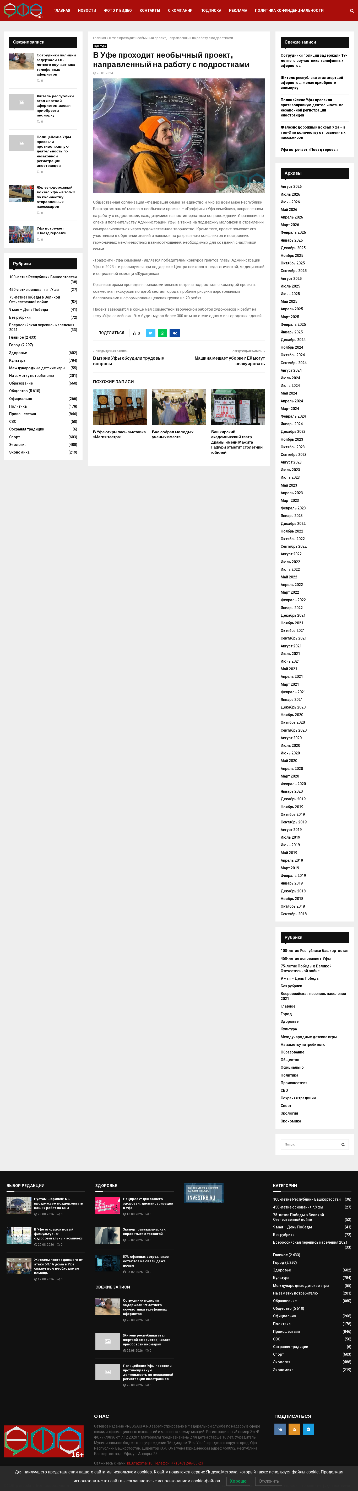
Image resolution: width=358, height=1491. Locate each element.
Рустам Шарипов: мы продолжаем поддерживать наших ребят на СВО (58, 1203)
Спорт (14, 437)
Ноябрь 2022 (292, 531)
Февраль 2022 (293, 600)
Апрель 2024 (292, 401)
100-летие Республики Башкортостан (43, 277)
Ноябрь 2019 (292, 807)
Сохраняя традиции (26, 429)
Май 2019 (289, 853)
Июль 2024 (290, 378)
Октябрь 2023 (293, 447)
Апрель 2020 (292, 768)
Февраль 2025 (293, 324)
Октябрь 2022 (293, 539)
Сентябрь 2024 (294, 363)
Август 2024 (291, 370)
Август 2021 (291, 646)
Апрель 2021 (292, 676)
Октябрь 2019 (293, 814)
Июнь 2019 (290, 845)
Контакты (150, 10)
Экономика (19, 452)
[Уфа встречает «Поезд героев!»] (21, 234)
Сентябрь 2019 (294, 822)
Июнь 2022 (290, 569)
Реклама (238, 10)
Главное (16, 337)
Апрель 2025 (292, 309)
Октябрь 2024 (293, 355)
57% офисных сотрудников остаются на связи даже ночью (146, 1261)
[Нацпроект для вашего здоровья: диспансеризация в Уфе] (107, 1205)
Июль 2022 (290, 562)
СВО (13, 421)
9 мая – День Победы (28, 309)
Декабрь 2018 (293, 891)
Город (14, 345)
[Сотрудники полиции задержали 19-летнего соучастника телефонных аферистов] (21, 61)
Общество (18, 391)
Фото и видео (118, 10)
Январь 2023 (292, 516)
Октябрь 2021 (293, 631)
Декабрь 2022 (293, 523)
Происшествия (22, 414)
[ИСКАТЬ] (343, 1144)
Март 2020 (290, 776)
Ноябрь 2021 (292, 623)
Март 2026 (290, 225)
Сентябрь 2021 (294, 638)
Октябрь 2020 (293, 722)
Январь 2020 (292, 791)
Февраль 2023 (293, 508)
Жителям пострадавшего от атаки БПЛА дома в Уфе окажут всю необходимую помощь (58, 1266)
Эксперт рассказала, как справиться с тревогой (144, 1231)
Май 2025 (289, 301)
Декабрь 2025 (293, 248)
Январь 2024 (292, 424)
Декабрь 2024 (293, 340)
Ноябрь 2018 (292, 899)
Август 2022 (291, 554)
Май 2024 (289, 393)
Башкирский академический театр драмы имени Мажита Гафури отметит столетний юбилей (237, 442)
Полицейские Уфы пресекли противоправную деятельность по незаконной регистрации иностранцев (54, 151)
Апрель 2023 (292, 493)
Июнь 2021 (290, 661)
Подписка (210, 10)
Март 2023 (290, 500)
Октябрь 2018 (293, 906)
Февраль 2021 (293, 692)
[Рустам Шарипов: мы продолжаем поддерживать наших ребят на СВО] (19, 1205)
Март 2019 (290, 868)
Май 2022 (289, 577)
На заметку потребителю (31, 376)
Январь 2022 (292, 608)
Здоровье (18, 353)
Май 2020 (289, 761)
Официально (20, 399)
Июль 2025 (290, 286)
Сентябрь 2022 (294, 546)
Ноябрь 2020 (292, 715)
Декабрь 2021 (293, 615)
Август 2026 (291, 186)
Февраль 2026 (293, 232)
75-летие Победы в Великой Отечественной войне (34, 299)
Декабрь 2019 (293, 799)
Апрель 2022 (292, 585)
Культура (100, 46)
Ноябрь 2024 (292, 347)
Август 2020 (291, 738)
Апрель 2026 (292, 217)
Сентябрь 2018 (294, 914)
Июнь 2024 (290, 386)
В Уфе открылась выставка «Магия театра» (119, 435)
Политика (18, 406)
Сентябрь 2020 (294, 730)
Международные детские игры (37, 368)
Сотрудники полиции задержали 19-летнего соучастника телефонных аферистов (56, 65)
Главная (61, 10)
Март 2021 (290, 684)
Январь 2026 (292, 240)
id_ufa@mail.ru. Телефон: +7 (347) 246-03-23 (165, 1463)
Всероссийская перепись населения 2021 (310, 1242)
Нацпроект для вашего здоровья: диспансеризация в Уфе (148, 1203)
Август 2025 (291, 278)
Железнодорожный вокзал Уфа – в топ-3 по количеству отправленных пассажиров (56, 197)
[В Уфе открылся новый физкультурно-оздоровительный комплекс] (19, 1235)
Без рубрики (20, 317)
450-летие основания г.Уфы (34, 289)
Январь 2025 (292, 332)
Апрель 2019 (292, 860)
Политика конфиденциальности (289, 10)
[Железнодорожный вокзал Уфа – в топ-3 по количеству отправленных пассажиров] (21, 193)
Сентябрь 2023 (294, 454)
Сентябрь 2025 (294, 271)
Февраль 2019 (293, 876)
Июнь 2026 (290, 202)
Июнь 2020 (290, 753)
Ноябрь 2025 (292, 255)
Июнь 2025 (290, 294)
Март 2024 (290, 409)
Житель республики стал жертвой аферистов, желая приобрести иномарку (55, 106)
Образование (21, 383)
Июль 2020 (290, 745)
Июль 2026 (290, 194)
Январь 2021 (292, 699)
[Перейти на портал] (204, 1202)
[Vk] (280, 1429)
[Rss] (294, 1429)
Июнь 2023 (290, 477)
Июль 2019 (290, 837)
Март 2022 (290, 592)
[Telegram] (308, 1429)
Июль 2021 (290, 654)
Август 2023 (291, 462)
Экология (17, 445)
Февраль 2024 (293, 416)
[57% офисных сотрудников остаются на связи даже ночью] (107, 1263)
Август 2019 (291, 830)
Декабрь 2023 (293, 431)
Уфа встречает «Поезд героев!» (51, 230)
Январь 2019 (292, 883)
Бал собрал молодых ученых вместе (172, 435)
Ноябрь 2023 (292, 439)
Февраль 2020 (293, 784)
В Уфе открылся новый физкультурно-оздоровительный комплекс (58, 1233)
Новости (87, 10)
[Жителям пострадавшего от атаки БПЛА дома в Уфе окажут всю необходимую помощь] (19, 1266)
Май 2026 (289, 209)
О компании (180, 10)
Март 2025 (290, 317)
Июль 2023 (290, 470)
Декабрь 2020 (293, 707)
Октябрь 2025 (293, 263)
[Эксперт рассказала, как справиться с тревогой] (107, 1235)
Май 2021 (289, 669)
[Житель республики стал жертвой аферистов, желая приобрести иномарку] (21, 102)
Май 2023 (289, 485)
